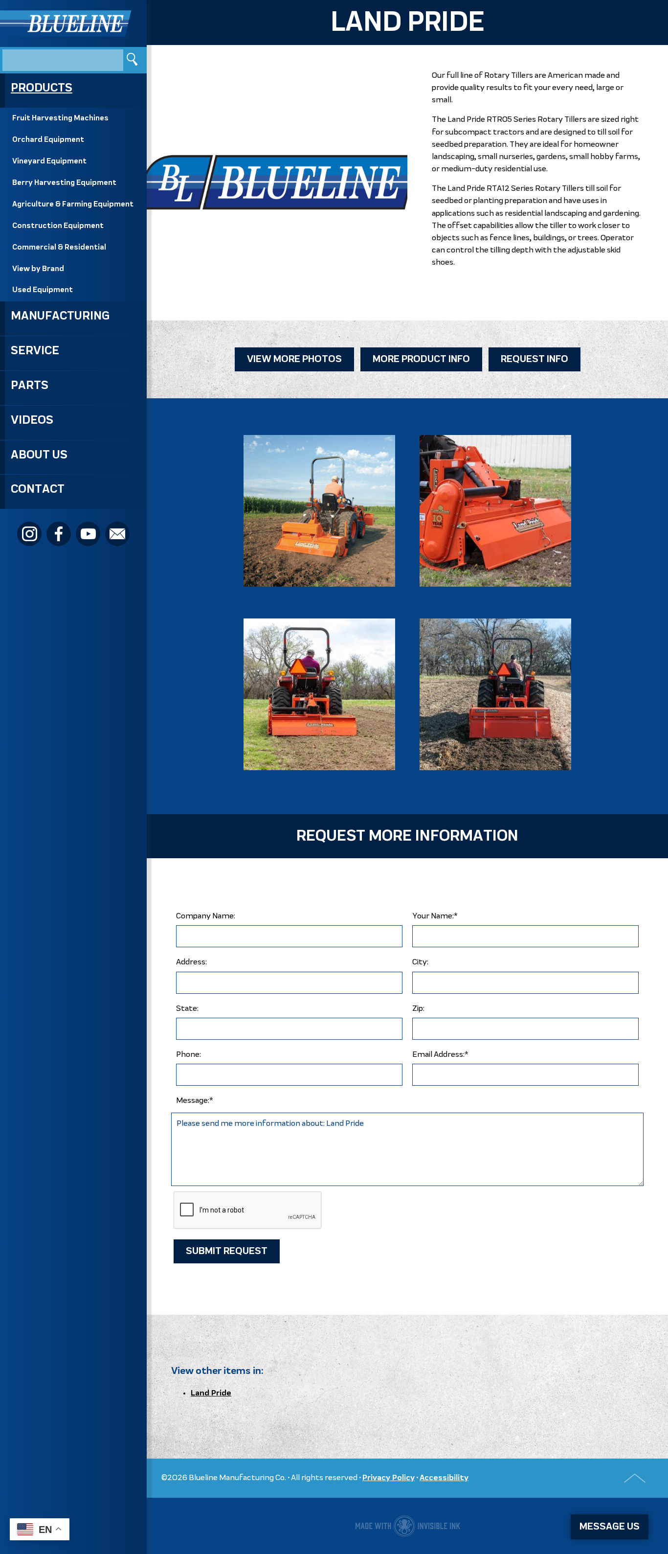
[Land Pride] (319, 511)
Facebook (58, 534)
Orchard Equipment (48, 140)
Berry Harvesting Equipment (64, 183)
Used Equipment (42, 290)
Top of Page (635, 1478)
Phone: (188, 1055)
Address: (191, 962)
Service (35, 350)
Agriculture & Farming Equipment (73, 204)
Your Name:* (435, 916)
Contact (38, 489)
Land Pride (211, 1393)
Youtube (88, 534)
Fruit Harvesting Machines (60, 118)
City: (420, 962)
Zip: (418, 1009)
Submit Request (226, 1251)
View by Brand (38, 269)
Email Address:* (440, 1055)
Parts (29, 385)
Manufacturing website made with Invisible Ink (408, 1526)
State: (187, 1009)
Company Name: (205, 916)
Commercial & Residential (59, 247)
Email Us (117, 534)
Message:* (194, 1101)
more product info (421, 359)
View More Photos (294, 359)
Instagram (29, 534)
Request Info (534, 359)
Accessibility (444, 1478)
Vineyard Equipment (49, 161)
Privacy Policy (388, 1478)
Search (133, 59)
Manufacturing (60, 316)
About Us (39, 455)
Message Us (609, 1527)
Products (41, 88)
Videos (32, 420)
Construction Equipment (58, 226)
